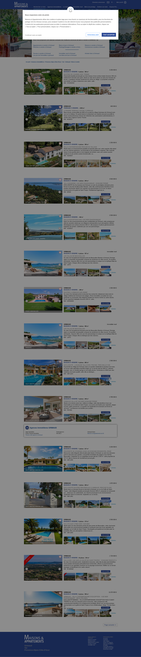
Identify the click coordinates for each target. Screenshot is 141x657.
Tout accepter (109, 35)
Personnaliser (93, 35)
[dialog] (70, 25)
